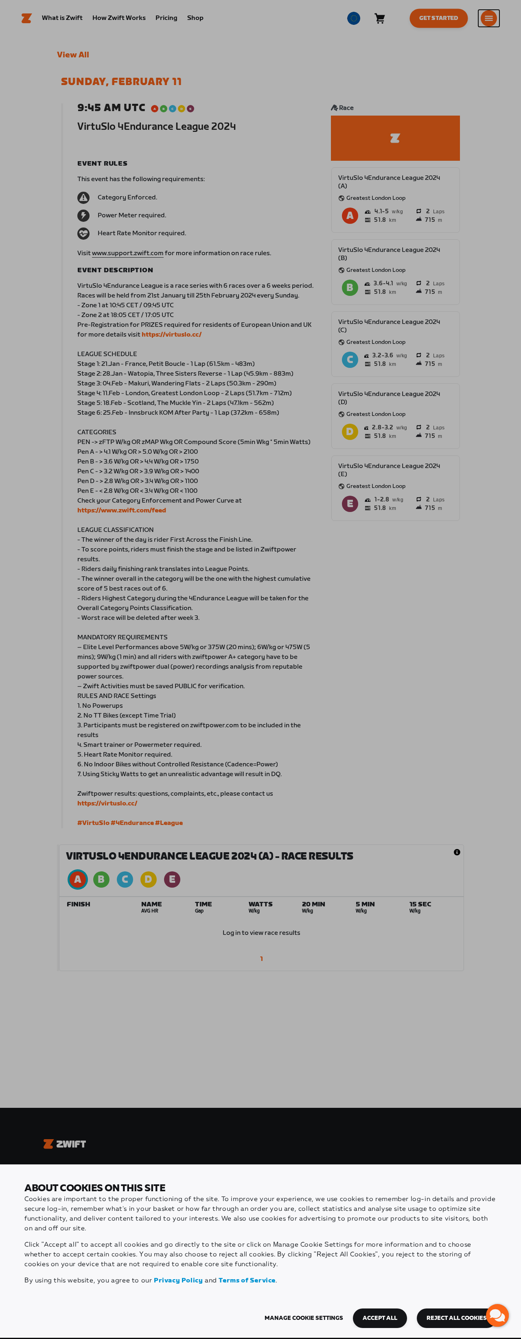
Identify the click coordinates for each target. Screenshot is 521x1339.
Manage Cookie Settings (304, 1318)
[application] (497, 1315)
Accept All (380, 1318)
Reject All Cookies (457, 1318)
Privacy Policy (178, 1280)
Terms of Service (247, 1280)
